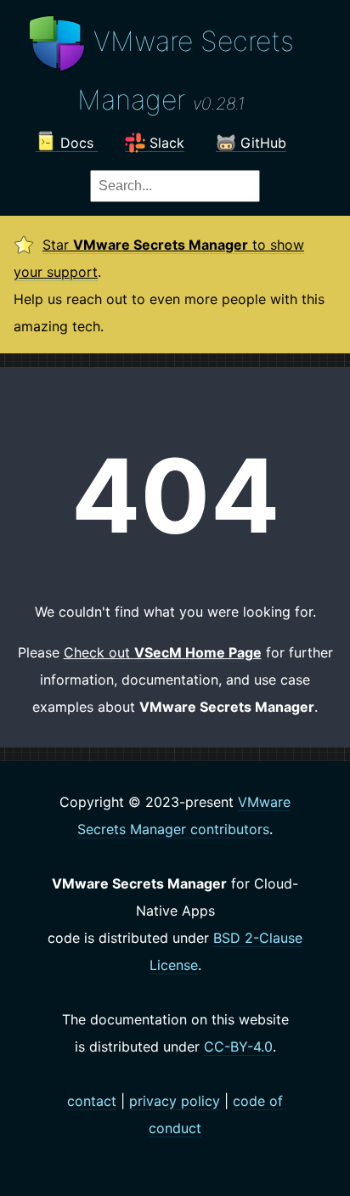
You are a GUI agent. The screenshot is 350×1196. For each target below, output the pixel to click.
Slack (164, 142)
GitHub (261, 142)
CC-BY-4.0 (238, 1046)
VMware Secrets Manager (185, 70)
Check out (163, 652)
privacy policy (174, 1100)
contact (91, 1100)
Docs (77, 142)
